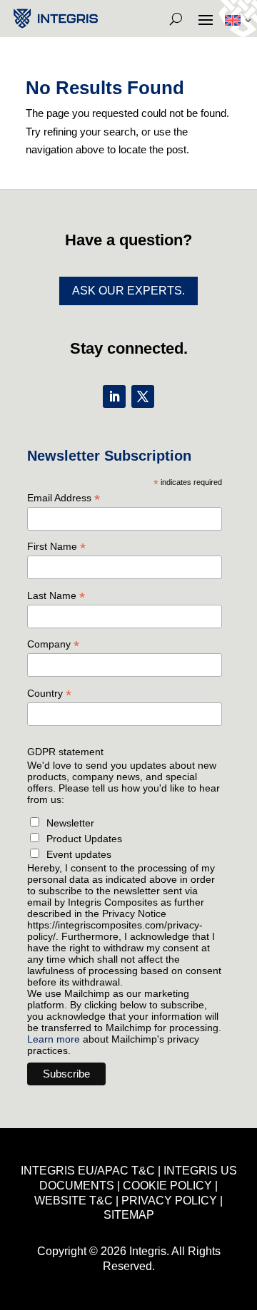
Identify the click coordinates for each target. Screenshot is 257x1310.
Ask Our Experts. (128, 291)
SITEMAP (129, 1215)
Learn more (53, 1039)
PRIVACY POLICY (169, 1200)
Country (49, 693)
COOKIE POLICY (167, 1185)
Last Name (56, 596)
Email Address (63, 498)
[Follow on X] (142, 396)
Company (53, 644)
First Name (56, 546)
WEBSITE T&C (73, 1200)
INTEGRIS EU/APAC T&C (88, 1171)
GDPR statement (65, 751)
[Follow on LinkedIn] (114, 396)
